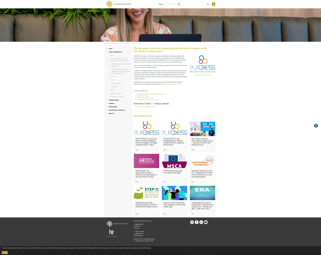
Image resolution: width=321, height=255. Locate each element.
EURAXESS (126, 43)
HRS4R (112, 90)
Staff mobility (113, 107)
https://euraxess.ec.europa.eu (202, 75)
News (111, 55)
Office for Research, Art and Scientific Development (121, 65)
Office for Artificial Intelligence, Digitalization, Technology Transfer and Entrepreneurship (120, 71)
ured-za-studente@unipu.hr (147, 239)
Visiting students (114, 100)
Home (106, 43)
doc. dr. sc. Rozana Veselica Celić (146, 107)
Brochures (114, 87)
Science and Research (116, 43)
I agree (5, 252)
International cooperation (117, 110)
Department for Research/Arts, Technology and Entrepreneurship (119, 60)
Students (111, 103)
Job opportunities (116, 83)
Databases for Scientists (116, 97)
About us (111, 113)
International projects (116, 93)
